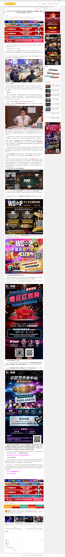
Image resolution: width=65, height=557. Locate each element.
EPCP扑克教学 (55, 3)
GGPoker (40, 505)
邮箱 (7, 543)
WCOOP (51, 76)
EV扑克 (24, 505)
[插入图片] (42, 540)
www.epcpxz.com (15, 48)
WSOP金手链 (40, 507)
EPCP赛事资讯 (43, 3)
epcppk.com (15, 459)
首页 (39, 3)
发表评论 (39, 8)
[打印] (35, 9)
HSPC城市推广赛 (8, 507)
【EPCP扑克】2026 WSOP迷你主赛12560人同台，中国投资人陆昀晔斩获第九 (55, 113)
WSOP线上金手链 (32, 507)
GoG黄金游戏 (51, 69)
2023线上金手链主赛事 (53, 72)
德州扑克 (48, 75)
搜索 (59, 9)
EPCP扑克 (8, 505)
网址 (6, 545)
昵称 (7, 540)
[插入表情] (40, 540)
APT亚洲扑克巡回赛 (52, 78)
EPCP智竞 (28, 510)
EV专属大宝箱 (16, 505)
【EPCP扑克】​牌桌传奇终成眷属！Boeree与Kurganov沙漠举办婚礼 (55, 104)
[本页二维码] (63, 553)
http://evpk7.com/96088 (18, 455)
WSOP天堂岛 (24, 507)
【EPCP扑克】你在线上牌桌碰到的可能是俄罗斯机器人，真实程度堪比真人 (55, 90)
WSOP (16, 507)
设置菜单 (59, 0)
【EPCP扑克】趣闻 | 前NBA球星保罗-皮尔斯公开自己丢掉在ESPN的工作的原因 (55, 95)
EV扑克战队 (32, 505)
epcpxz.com (13, 464)
